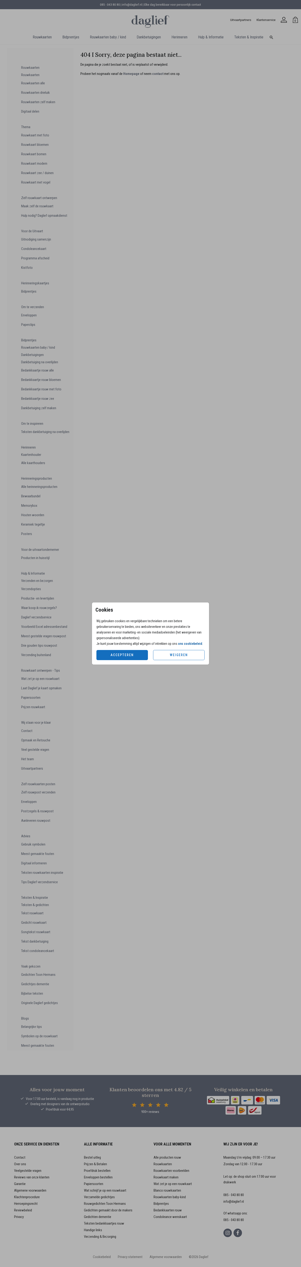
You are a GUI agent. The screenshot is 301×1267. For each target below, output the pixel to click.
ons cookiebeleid (190, 644)
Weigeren (179, 655)
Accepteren (122, 655)
